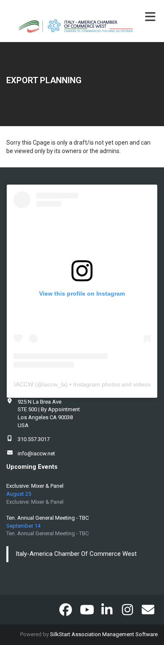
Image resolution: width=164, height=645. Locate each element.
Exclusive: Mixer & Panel (34, 486)
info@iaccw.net (36, 453)
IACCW (23, 384)
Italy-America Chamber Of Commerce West (76, 554)
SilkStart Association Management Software (104, 634)
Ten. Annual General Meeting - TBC (47, 518)
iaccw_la (54, 384)
